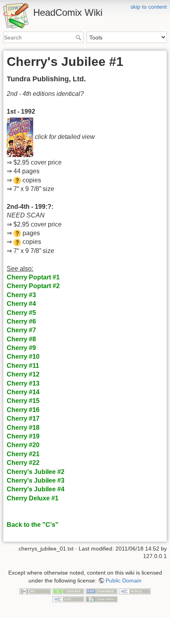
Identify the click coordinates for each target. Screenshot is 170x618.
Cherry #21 (23, 454)
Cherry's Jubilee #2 (35, 471)
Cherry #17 (23, 418)
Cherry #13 (23, 383)
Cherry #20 (23, 445)
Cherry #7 (21, 330)
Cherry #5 (21, 312)
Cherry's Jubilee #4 (35, 489)
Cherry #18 (23, 427)
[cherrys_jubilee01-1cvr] (20, 136)
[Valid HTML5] (135, 591)
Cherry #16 (23, 409)
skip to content (148, 7)
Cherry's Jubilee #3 (35, 480)
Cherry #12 (23, 374)
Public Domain (124, 580)
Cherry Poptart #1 (33, 277)
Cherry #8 (21, 339)
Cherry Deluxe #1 (33, 498)
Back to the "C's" (33, 524)
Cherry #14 (23, 392)
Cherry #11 (23, 365)
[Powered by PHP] (101, 591)
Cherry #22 (23, 462)
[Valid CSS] (68, 599)
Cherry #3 (21, 295)
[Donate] (68, 591)
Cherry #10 (23, 356)
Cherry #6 (21, 321)
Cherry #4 (21, 303)
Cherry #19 (23, 436)
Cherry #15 (23, 400)
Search (79, 37)
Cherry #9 (21, 348)
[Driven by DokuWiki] (101, 599)
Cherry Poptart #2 (33, 286)
